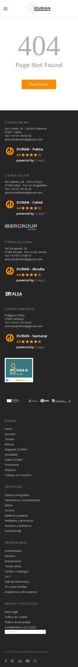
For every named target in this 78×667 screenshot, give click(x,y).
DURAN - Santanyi (31, 336)
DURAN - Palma (29, 149)
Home (8, 429)
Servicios (10, 434)
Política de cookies (16, 617)
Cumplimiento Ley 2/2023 (20, 627)
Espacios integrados (17, 495)
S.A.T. (8, 576)
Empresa (10, 470)
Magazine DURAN (16, 449)
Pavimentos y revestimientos (22, 500)
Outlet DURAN (14, 459)
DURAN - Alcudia (30, 269)
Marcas (9, 444)
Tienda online (13, 566)
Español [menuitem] (11, 631)
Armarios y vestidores (18, 526)
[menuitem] (25, 632)
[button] (5, 8)
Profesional (12, 465)
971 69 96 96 (23, 189)
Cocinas (9, 510)
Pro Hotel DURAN (16, 587)
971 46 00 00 (23, 136)
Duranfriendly (13, 531)
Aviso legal (11, 612)
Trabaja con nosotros (18, 475)
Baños (9, 505)
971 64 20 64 (23, 322)
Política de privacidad (17, 622)
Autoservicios (13, 561)
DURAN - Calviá (29, 202)
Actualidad (11, 454)
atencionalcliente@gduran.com (23, 139)
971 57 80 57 (23, 255)
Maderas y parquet (16, 515)
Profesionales (13, 551)
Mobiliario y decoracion (19, 520)
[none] (25, 632)
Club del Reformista (17, 581)
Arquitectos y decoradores (21, 592)
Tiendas (9, 439)
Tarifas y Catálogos (17, 571)
